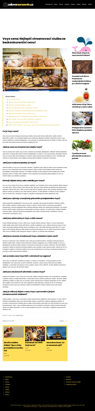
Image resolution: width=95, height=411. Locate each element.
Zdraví (90, 4)
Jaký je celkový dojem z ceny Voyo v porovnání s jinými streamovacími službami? (34, 125)
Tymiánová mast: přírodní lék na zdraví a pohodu (81, 155)
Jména (61, 4)
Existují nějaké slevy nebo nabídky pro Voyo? (22, 108)
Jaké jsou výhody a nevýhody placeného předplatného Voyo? (28, 111)
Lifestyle (66, 4)
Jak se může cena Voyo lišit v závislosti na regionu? (24, 119)
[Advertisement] (47, 19)
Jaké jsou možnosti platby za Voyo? (19, 105)
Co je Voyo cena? (14, 99)
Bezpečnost (49, 4)
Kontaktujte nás (19, 315)
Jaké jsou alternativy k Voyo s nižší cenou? (22, 113)
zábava (66, 320)
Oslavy (73, 4)
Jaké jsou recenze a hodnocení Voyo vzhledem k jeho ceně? (27, 116)
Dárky (56, 4)
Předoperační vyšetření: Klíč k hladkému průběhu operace (82, 130)
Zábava (84, 4)
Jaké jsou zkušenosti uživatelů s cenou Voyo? (23, 122)
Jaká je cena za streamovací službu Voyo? (22, 102)
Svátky (78, 4)
